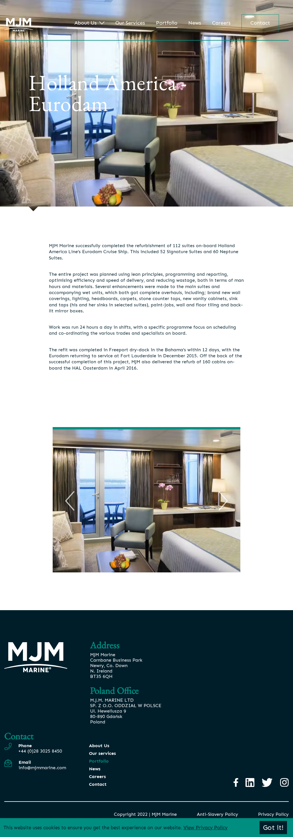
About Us (85, 22)
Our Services (130, 22)
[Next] (223, 500)
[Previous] (70, 500)
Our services (102, 753)
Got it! (273, 827)
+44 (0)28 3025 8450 (40, 751)
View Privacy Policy (205, 827)
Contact (260, 22)
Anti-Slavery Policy (217, 814)
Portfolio (166, 22)
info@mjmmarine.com (42, 767)
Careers (221, 22)
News (194, 22)
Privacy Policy (273, 814)
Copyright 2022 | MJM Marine (145, 814)
